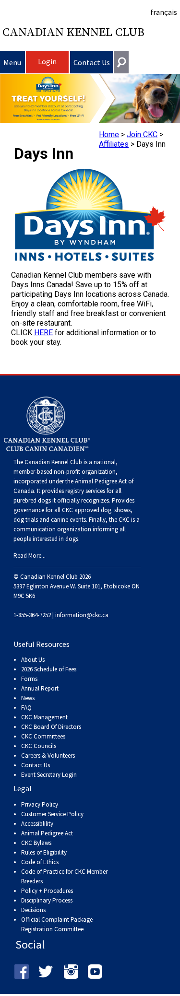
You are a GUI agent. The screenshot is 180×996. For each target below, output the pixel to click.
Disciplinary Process (46, 900)
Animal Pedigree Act (47, 833)
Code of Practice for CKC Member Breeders (64, 876)
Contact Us (91, 62)
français (163, 12)
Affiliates (114, 144)
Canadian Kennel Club (73, 32)
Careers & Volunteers (48, 755)
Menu (12, 62)
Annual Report (40, 688)
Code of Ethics (40, 862)
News (28, 698)
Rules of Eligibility (44, 852)
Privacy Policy (39, 804)
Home (109, 134)
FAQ (26, 707)
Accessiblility (37, 824)
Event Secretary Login (49, 775)
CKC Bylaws (36, 843)
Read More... (29, 555)
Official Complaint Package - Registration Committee (58, 920)
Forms (29, 679)
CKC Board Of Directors (51, 727)
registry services (84, 491)
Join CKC (142, 134)
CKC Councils (38, 746)
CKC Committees (43, 736)
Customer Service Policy (52, 814)
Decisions (33, 910)
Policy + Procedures (47, 891)
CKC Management (44, 717)
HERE (43, 332)
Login (47, 61)
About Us (33, 660)
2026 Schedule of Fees (48, 669)
